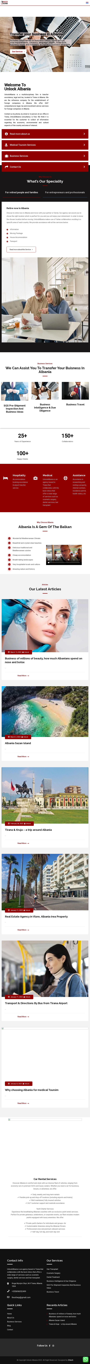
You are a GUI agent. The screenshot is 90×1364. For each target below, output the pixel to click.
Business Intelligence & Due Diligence (45, 407)
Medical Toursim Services (23, 145)
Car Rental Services (45, 1179)
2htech (70, 1360)
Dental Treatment (53, 1277)
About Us (10, 1318)
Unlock (26, 652)
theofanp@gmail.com (14, 1297)
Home (9, 1314)
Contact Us (15, 167)
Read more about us (20, 134)
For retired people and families (21, 192)
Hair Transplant (52, 1269)
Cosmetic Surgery (53, 1273)
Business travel (75, 404)
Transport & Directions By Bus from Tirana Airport (36, 1003)
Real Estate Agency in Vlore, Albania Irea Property (36, 916)
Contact (10, 1330)
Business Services (19, 156)
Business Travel (53, 1292)
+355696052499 (14, 1291)
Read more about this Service (20, 249)
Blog (9, 1326)
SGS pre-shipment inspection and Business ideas (15, 408)
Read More (22, 676)
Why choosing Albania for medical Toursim (31, 1090)
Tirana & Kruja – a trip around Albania (28, 829)
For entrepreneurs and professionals (65, 192)
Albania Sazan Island (18, 743)
